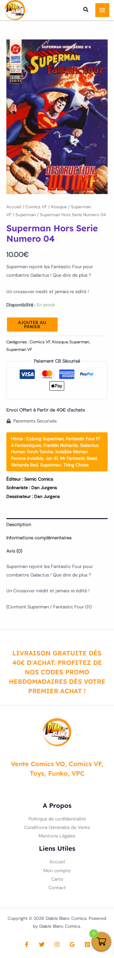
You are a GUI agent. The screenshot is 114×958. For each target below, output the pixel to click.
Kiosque (59, 207)
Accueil (13, 207)
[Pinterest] (87, 944)
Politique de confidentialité (57, 819)
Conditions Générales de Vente (57, 828)
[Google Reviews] (72, 944)
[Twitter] (42, 944)
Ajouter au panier (32, 324)
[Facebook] (26, 944)
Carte (57, 879)
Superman (26, 214)
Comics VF (36, 207)
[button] (86, 10)
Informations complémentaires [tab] (39, 538)
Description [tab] (18, 525)
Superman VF (19, 349)
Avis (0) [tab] (14, 551)
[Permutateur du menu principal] (102, 10)
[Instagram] (57, 944)
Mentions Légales (57, 836)
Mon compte (57, 871)
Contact (57, 888)
